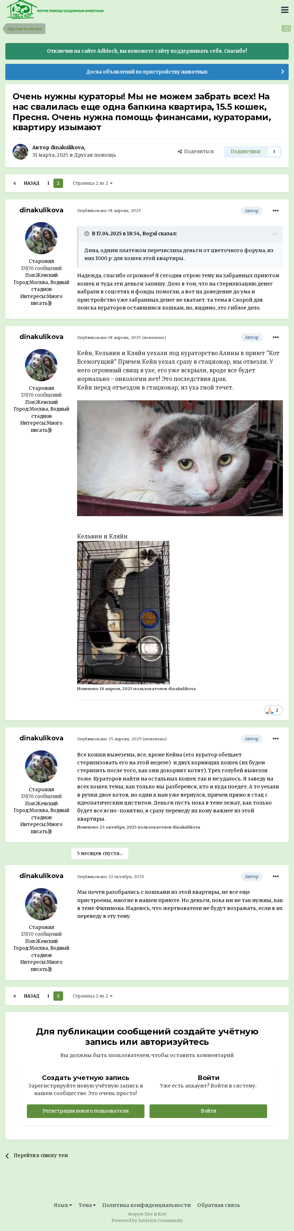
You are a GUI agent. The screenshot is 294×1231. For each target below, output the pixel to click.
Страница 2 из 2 (91, 183)
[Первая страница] (15, 183)
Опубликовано (109, 210)
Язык (61, 1205)
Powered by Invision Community (147, 1220)
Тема (86, 1205)
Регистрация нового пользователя (86, 1111)
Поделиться (198, 151)
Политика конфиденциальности (146, 1205)
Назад (31, 183)
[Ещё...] (276, 211)
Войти (208, 1111)
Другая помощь (95, 155)
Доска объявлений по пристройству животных (147, 72)
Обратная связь (218, 1205)
